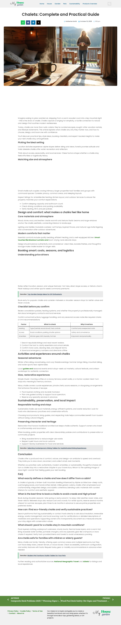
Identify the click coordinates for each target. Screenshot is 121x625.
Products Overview (90, 4)
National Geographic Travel (66, 561)
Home (42, 4)
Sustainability (74, 4)
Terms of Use (37, 611)
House (49, 4)
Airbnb (86, 561)
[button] (109, 4)
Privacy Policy (13, 611)
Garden (57, 4)
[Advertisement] (60, 103)
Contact (12, 613)
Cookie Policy (25, 611)
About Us (20, 613)
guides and (28, 368)
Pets (65, 4)
